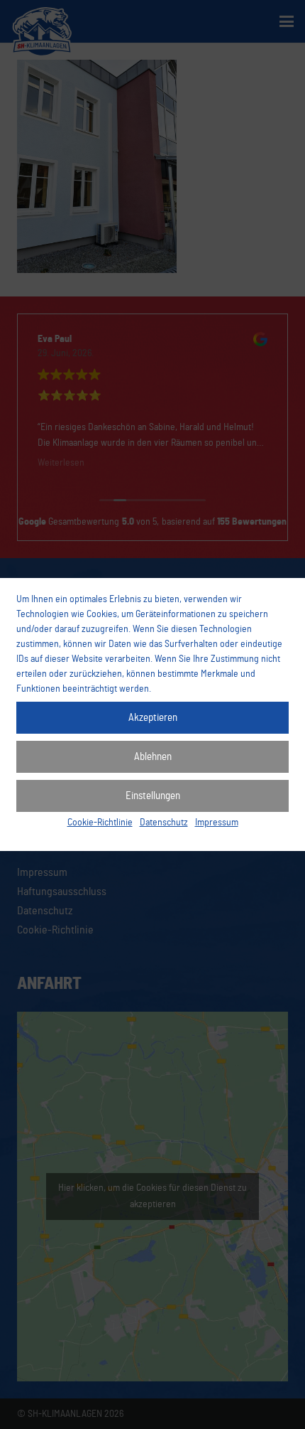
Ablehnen (153, 756)
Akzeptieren (152, 717)
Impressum (216, 823)
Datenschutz (164, 823)
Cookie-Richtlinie (100, 823)
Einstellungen (153, 796)
